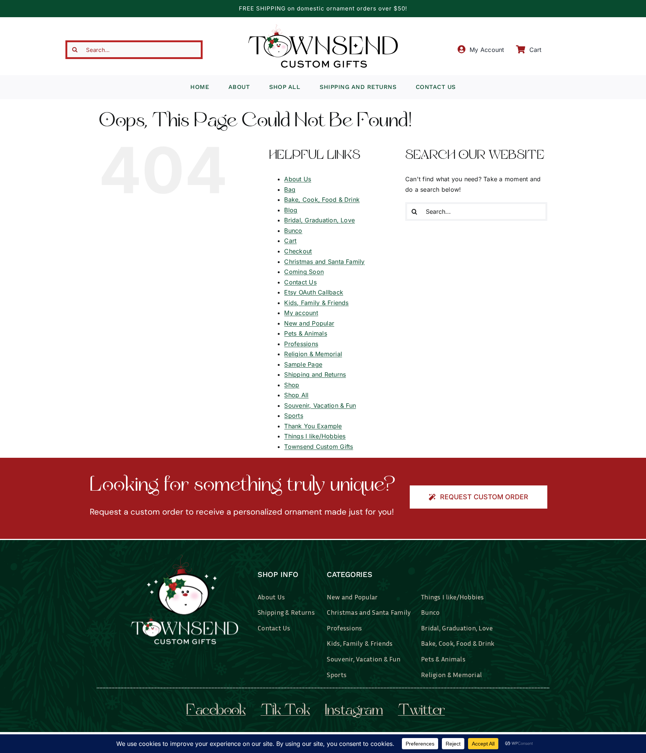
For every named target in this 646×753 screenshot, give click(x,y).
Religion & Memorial (313, 354)
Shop (291, 385)
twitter (421, 711)
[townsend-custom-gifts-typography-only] (323, 27)
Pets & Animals (305, 333)
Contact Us (300, 282)
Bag (289, 189)
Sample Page (303, 364)
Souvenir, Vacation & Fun (320, 405)
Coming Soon (304, 271)
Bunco (293, 230)
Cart (290, 240)
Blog (290, 210)
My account (301, 313)
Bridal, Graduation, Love (319, 220)
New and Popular (309, 323)
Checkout (298, 251)
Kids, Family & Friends (316, 302)
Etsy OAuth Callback (313, 292)
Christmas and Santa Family (324, 261)
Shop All (296, 395)
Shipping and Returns (315, 374)
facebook (216, 711)
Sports (293, 415)
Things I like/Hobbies (314, 436)
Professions (301, 344)
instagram (354, 711)
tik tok (285, 711)
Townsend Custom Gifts (318, 446)
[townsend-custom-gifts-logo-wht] (184, 557)
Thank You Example (313, 426)
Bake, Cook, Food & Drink (322, 199)
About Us (297, 179)
